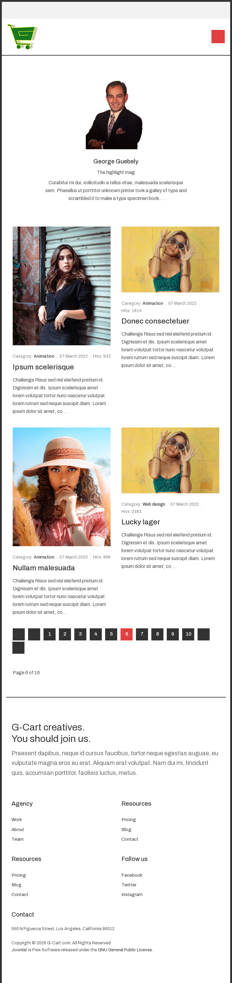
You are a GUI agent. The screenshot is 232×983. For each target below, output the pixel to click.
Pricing (128, 819)
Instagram (132, 894)
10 (189, 634)
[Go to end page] (18, 648)
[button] (218, 36)
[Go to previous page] (34, 634)
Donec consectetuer (155, 321)
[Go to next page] (204, 634)
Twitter (129, 884)
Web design (154, 504)
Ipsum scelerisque (43, 367)
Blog (126, 829)
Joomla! (19, 950)
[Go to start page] (19, 634)
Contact (129, 839)
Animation (44, 356)
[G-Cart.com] (22, 36)
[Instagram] (217, 9)
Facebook (131, 875)
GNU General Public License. (125, 950)
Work (16, 819)
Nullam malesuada (44, 568)
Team (17, 839)
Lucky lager (140, 522)
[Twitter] (204, 9)
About (17, 829)
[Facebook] (190, 9)
